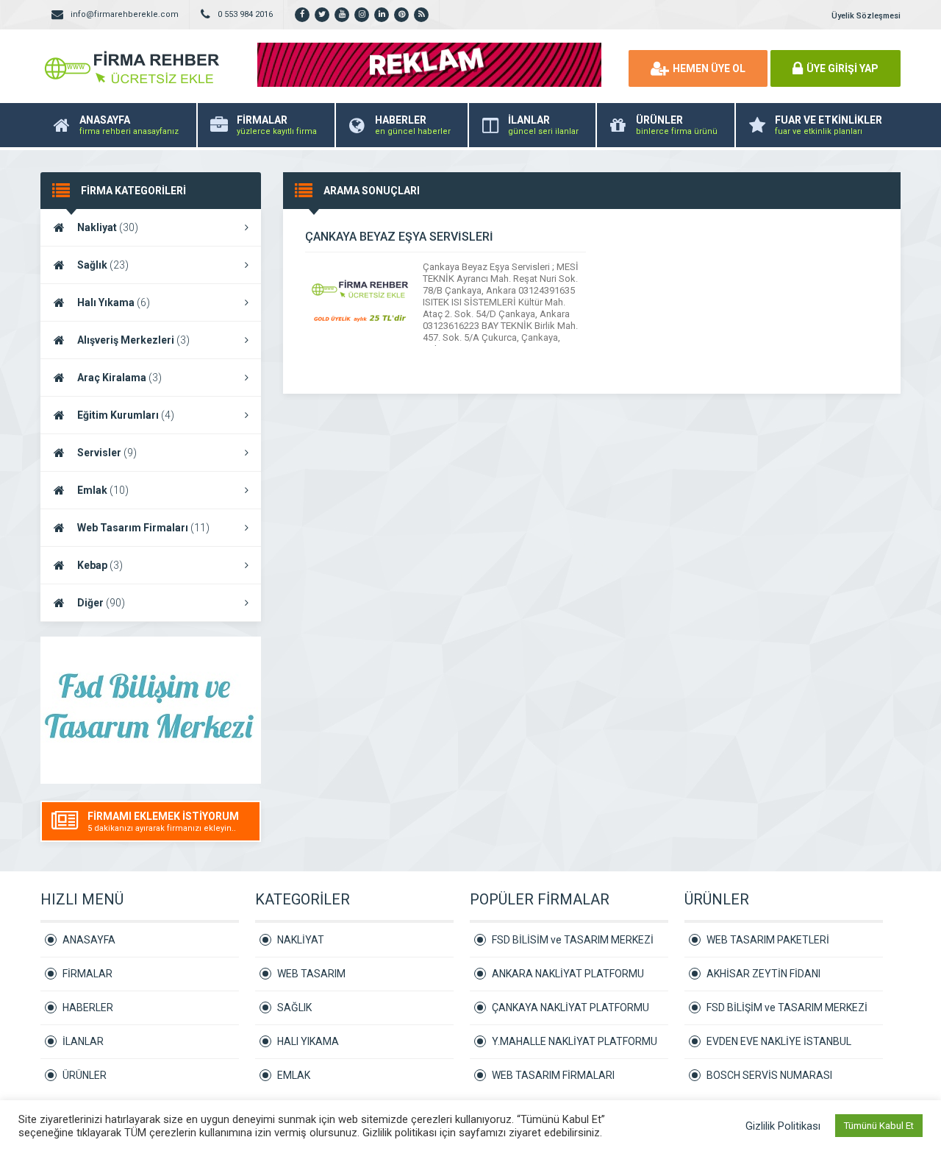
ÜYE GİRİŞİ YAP (842, 68)
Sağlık (103, 265)
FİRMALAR (87, 974)
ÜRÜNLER (84, 1075)
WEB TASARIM (311, 974)
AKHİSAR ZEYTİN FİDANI (763, 974)
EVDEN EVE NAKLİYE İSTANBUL (778, 1041)
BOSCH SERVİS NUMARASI (769, 1075)
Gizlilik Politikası (782, 1126)
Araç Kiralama (119, 377)
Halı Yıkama (113, 302)
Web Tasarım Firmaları (143, 528)
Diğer (101, 603)
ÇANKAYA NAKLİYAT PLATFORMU (570, 1007)
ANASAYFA (88, 940)
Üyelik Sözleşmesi (866, 16)
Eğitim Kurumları (125, 415)
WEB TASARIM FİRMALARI (553, 1075)
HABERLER (87, 1007)
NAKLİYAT (300, 940)
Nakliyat (107, 227)
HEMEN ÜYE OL (709, 68)
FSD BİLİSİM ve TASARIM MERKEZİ (573, 940)
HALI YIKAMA (308, 1041)
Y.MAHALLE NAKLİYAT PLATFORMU (574, 1041)
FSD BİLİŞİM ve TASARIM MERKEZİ (786, 1007)
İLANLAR (83, 1041)
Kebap (100, 565)
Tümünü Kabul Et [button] (879, 1125)
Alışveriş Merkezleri (133, 340)
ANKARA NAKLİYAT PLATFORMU (568, 974)
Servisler (107, 452)
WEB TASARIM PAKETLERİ (767, 940)
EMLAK (293, 1075)
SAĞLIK (294, 1007)
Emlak (103, 490)
